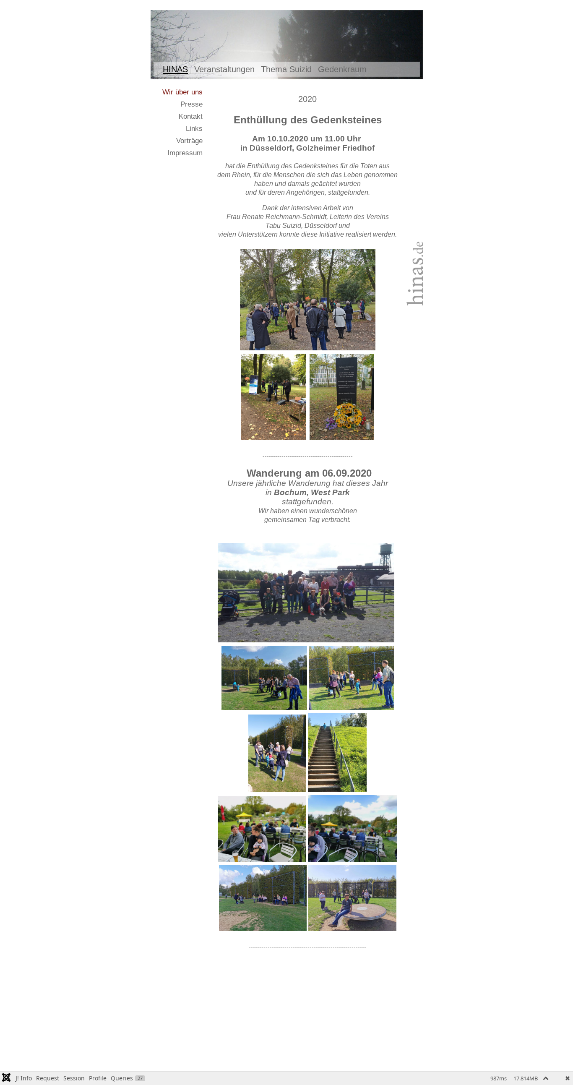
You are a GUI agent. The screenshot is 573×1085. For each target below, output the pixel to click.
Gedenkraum (342, 69)
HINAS (175, 69)
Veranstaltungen (224, 69)
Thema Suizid (286, 69)
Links (194, 129)
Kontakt (191, 116)
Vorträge (189, 141)
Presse (191, 104)
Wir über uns (182, 92)
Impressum (185, 153)
